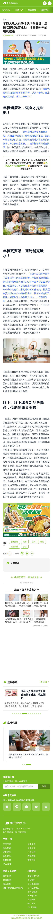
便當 (42, 542)
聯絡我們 (7, 880)
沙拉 (24, 547)
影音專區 (7, 856)
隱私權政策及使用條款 (13, 887)
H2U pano (32, 895)
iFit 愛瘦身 (32, 907)
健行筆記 (31, 903)
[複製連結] (32, 553)
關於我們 (7, 876)
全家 (33, 542)
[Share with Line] (22, 553)
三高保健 (31, 852)
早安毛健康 (32, 891)
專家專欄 (31, 856)
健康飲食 (14, 547)
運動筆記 (31, 899)
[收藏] (9, 553)
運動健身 (7, 852)
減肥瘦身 (31, 848)
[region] (26, 164)
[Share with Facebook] (27, 553)
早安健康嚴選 (33, 884)
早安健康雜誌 (33, 887)
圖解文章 (7, 860)
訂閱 (44, 786)
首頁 (4, 19)
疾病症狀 (7, 844)
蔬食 (24, 542)
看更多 (43, 682)
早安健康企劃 (8, 35)
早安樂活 (7, 863)
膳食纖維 (14, 542)
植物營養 (31, 860)
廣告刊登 (7, 884)
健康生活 (31, 844)
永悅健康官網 (33, 876)
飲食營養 (7, 848)
